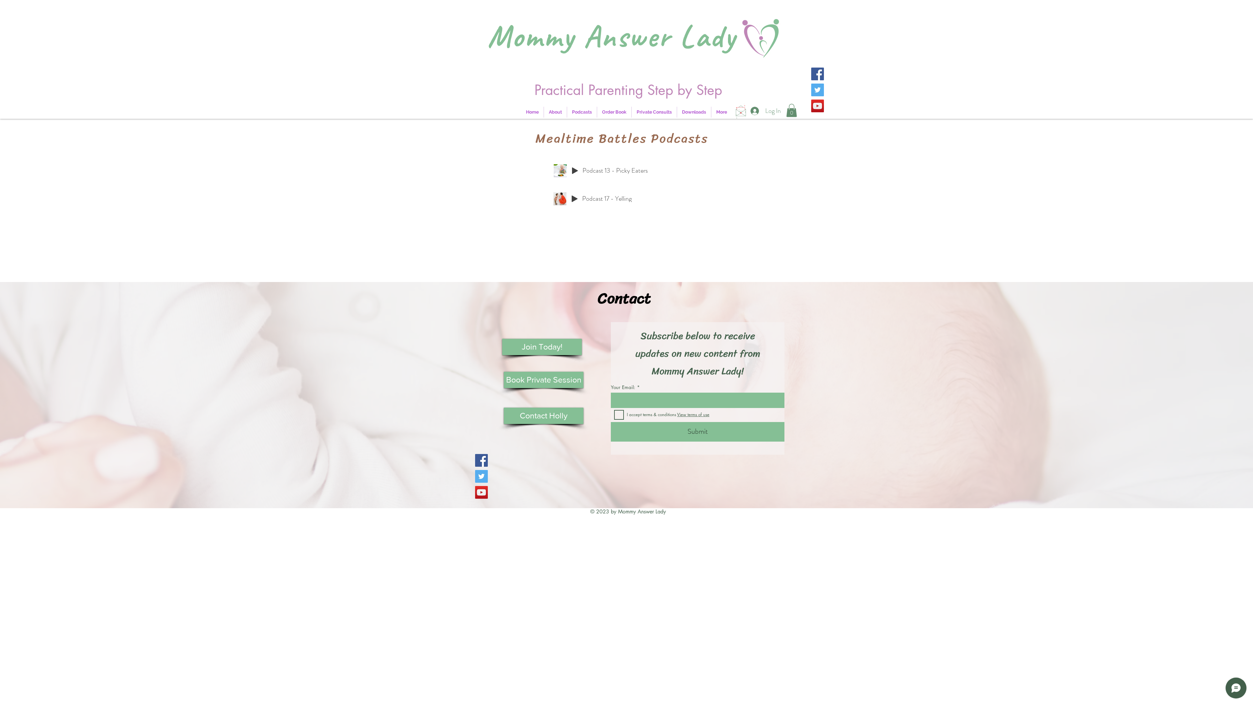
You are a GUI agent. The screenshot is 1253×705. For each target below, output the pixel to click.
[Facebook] (817, 74)
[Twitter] (817, 90)
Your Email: (623, 387)
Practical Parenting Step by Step (628, 90)
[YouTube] (817, 106)
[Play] (575, 170)
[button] (791, 110)
